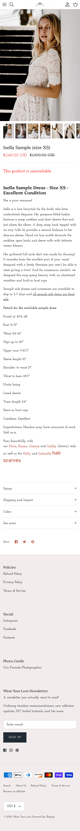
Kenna (22, 446)
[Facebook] (4, 750)
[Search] (13, 4)
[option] (40, 65)
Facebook (9, 629)
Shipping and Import (18, 500)
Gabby (51, 446)
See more (9, 523)
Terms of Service (14, 590)
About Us (21, 785)
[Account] (66, 4)
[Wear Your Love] (40, 4)
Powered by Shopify (43, 816)
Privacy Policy (13, 582)
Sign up (15, 737)
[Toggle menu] (4, 4)
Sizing (7, 488)
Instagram (10, 620)
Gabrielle (44, 453)
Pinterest (9, 637)
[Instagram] (11, 750)
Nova (12, 446)
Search (7, 785)
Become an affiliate (14, 791)
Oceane (34, 446)
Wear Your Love (22, 816)
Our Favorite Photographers (22, 667)
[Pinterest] (17, 750)
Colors (7, 511)
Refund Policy (12, 573)
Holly (27, 453)
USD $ (11, 806)
